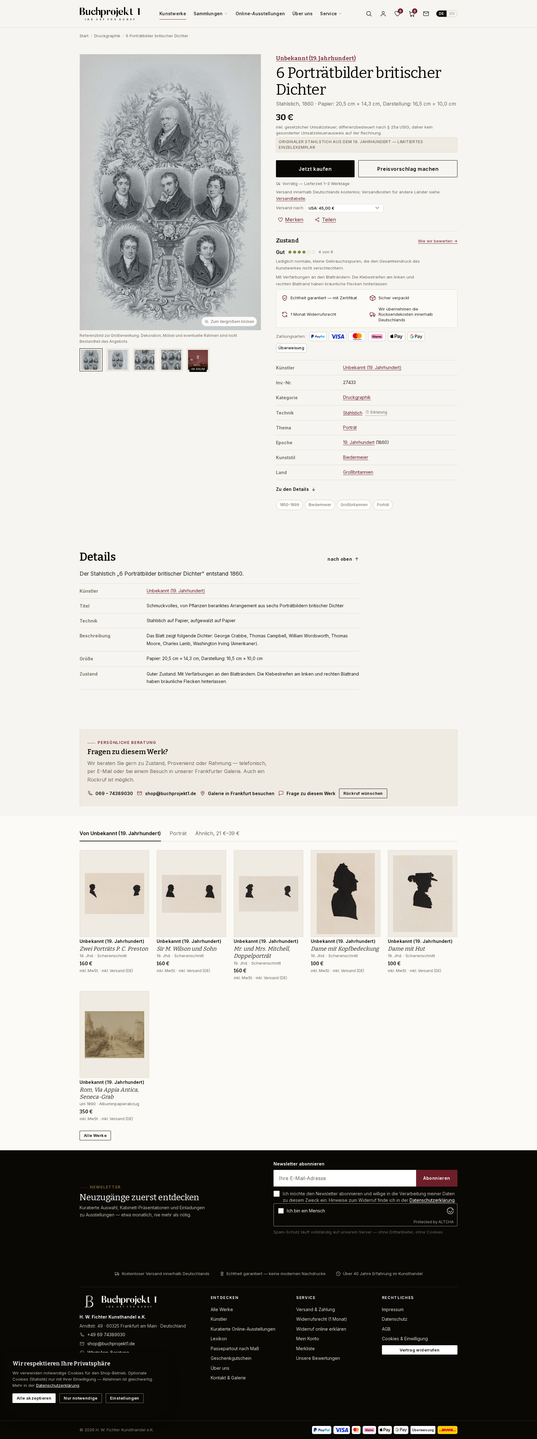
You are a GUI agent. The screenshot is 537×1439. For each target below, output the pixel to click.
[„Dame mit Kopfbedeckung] (371, 858)
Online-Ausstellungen (260, 13)
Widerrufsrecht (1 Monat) (321, 1319)
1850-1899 (289, 504)
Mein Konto (307, 1338)
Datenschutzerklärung (432, 1200)
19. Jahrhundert (358, 442)
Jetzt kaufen (315, 169)
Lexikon (219, 1338)
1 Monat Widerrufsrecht (313, 314)
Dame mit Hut (406, 948)
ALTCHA (446, 1222)
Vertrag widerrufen (419, 1349)
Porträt (350, 427)
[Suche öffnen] (369, 13)
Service (328, 13)
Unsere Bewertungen (318, 1358)
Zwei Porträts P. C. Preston (114, 948)
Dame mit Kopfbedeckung (345, 948)
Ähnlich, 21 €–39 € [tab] (217, 833)
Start (84, 35)
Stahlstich (352, 412)
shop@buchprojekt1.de (170, 793)
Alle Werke (95, 1135)
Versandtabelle (290, 198)
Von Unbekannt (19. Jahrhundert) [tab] (120, 833)
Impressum (393, 1309)
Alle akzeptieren (34, 1398)
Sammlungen (208, 13)
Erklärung (378, 412)
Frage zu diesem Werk (311, 793)
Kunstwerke (172, 13)
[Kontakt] (426, 13)
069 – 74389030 (114, 793)
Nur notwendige (80, 1398)
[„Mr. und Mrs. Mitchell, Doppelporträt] (294, 858)
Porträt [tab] (178, 833)
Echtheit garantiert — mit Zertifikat (324, 297)
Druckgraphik (107, 35)
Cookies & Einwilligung (405, 1338)
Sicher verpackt (394, 297)
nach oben (340, 559)
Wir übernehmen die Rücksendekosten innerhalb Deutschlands (406, 314)
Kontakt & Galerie (228, 1377)
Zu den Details (292, 489)
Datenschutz (394, 1319)
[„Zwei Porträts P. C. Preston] (140, 858)
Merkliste (305, 1348)
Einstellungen (124, 1398)
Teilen (329, 219)
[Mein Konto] (383, 13)
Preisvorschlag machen (407, 169)
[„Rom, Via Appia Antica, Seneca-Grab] (140, 999)
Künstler (219, 1319)
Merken (294, 219)
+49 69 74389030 (106, 1334)
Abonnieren (436, 1178)
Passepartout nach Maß (235, 1348)
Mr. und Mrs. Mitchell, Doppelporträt (262, 952)
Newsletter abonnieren (298, 1163)
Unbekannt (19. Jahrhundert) (316, 58)
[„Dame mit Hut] (448, 858)
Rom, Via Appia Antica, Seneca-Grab (109, 1093)
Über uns (302, 13)
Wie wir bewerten (437, 240)
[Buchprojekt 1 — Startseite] (110, 13)
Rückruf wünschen (363, 793)
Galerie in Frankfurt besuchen (241, 793)
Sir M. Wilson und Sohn (186, 948)
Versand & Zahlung (315, 1309)
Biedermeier (355, 457)
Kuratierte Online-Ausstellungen (243, 1329)
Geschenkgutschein (231, 1358)
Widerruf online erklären (321, 1329)
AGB (386, 1329)
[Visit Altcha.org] (450, 1210)
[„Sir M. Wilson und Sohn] (217, 858)
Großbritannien (358, 472)
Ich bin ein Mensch (306, 1210)
